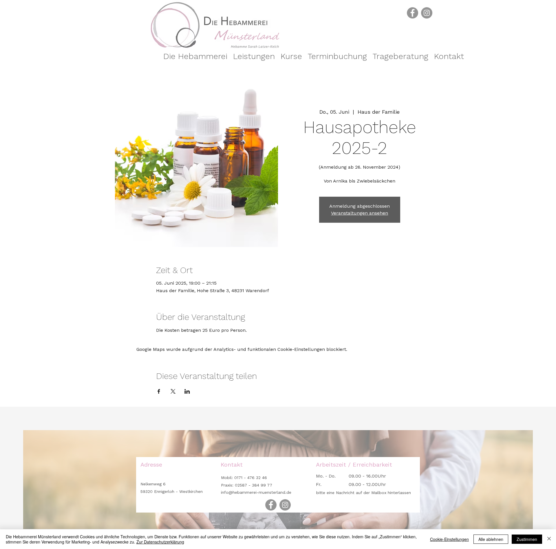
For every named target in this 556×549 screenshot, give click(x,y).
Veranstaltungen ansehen (359, 213)
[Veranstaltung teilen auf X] (173, 391)
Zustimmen (527, 539)
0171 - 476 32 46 (250, 477)
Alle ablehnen (490, 539)
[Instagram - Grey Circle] (426, 13)
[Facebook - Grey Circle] (412, 13)
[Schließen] (549, 539)
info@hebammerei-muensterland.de (256, 492)
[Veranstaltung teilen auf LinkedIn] (187, 391)
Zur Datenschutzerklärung (160, 542)
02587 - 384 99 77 (253, 485)
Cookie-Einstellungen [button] (449, 539)
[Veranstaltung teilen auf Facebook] (159, 391)
